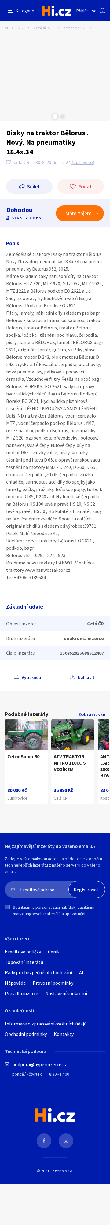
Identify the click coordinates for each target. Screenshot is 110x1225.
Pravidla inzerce (21, 993)
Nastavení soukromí (66, 993)
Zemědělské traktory (79, 27)
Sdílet (33, 186)
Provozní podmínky (53, 983)
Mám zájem (78, 213)
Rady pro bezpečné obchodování (38, 972)
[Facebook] (44, 1140)
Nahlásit (86, 677)
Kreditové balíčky (23, 952)
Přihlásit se (86, 10)
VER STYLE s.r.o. (27, 218)
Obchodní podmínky (26, 1034)
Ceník (54, 952)
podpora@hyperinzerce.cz (39, 1064)
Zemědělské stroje (48, 27)
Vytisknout (32, 677)
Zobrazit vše (91, 714)
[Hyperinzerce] (56, 11)
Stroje (22, 27)
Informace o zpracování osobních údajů (46, 1024)
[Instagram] (66, 1140)
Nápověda (15, 983)
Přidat (85, 186)
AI (81, 972)
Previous (47, 116)
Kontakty (64, 1034)
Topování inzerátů (24, 962)
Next (62, 116)
